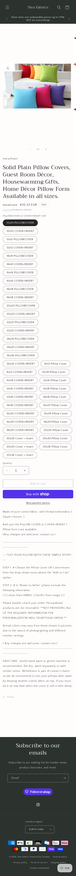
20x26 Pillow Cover (56, 430)
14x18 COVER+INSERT (20, 405)
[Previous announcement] (7, 19)
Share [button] (10, 697)
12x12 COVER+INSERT (20, 247)
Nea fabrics (24, 857)
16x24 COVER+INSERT (20, 421)
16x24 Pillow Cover (56, 413)
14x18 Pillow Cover (54, 397)
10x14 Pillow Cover (54, 372)
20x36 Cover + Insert (20, 455)
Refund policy (60, 857)
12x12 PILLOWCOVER (20, 239)
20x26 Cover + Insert (20, 438)
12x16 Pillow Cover (55, 380)
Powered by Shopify (40, 857)
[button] (7, 7)
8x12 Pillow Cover (55, 363)
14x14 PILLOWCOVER (20, 256)
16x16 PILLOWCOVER (20, 272)
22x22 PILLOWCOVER (20, 322)
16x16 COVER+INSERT (20, 280)
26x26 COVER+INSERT (21, 363)
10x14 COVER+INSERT (20, 380)
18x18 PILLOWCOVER (20, 289)
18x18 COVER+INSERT (20, 297)
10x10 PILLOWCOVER (20, 222)
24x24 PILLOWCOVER (20, 338)
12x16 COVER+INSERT (20, 388)
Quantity (7, 463)
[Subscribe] (64, 778)
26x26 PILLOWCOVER (21, 355)
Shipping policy (58, 862)
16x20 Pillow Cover (55, 405)
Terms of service (39, 862)
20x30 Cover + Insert (20, 446)
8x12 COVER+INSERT (20, 372)
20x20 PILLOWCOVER (21, 305)
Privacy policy (20, 862)
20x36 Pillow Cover (55, 446)
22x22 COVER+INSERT (20, 330)
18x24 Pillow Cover (56, 421)
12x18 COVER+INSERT (20, 397)
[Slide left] (30, 149)
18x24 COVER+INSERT (20, 430)
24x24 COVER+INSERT (20, 347)
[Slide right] (46, 149)
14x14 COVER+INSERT (20, 264)
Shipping (7, 210)
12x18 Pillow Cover (54, 388)
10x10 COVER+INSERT (20, 231)
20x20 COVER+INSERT (21, 314)
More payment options (38, 503)
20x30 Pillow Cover (55, 438)
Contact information (39, 868)
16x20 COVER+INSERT (20, 413)
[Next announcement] (69, 19)
